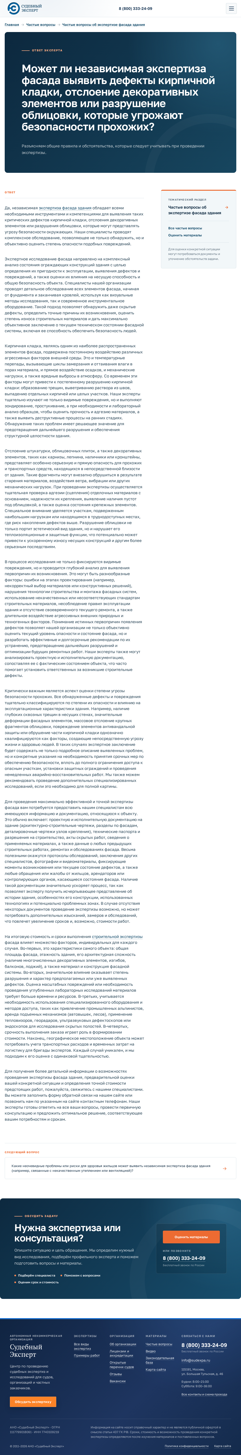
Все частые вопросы (185, 228)
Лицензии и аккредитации (121, 1353)
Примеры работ (87, 1355)
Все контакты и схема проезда (204, 1394)
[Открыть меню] (231, 8)
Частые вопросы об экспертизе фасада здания (103, 24)
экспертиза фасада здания (65, 207)
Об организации (123, 1344)
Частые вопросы (40, 24)
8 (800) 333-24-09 (184, 1258)
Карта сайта (156, 1369)
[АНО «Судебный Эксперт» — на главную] (24, 8)
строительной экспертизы (117, 936)
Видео (151, 1351)
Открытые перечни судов (122, 1364)
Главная (12, 24)
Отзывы (116, 1374)
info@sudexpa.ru (195, 1360)
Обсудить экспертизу (33, 1402)
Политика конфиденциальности (187, 1446)
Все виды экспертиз (82, 1346)
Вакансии (118, 1381)
